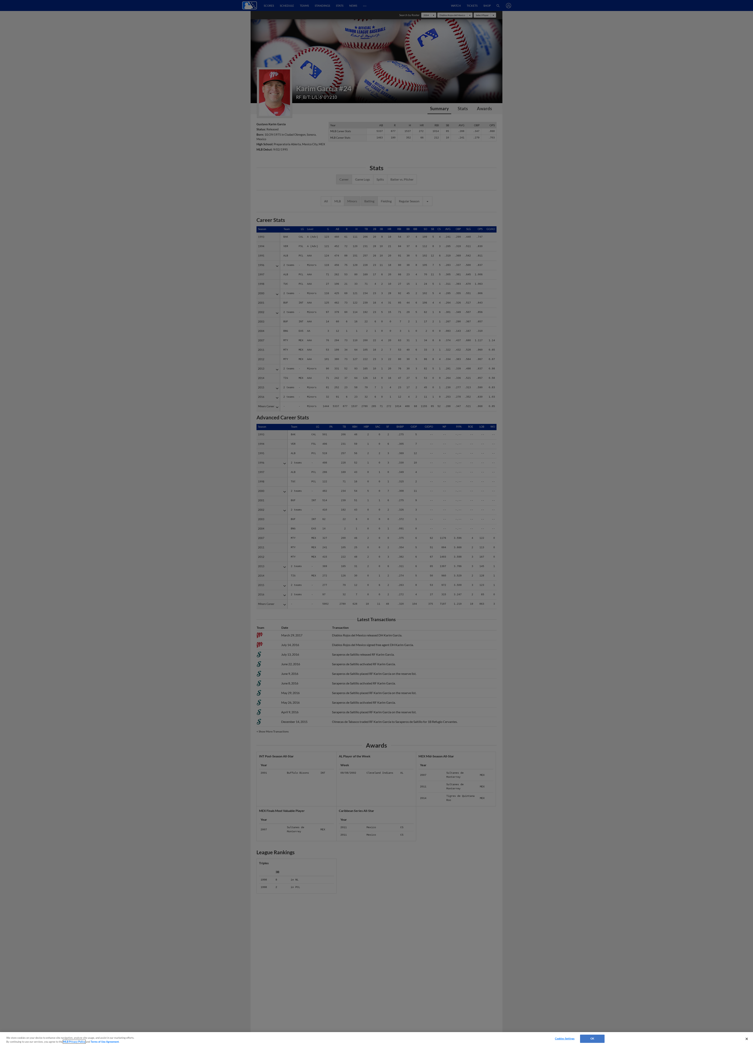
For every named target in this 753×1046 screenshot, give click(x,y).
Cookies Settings (565, 1038)
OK (592, 1038)
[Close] (746, 1038)
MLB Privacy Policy (74, 1041)
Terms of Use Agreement (105, 1041)
